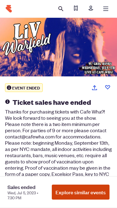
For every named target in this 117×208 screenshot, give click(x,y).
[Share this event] (94, 87)
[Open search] (61, 8)
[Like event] (107, 87)
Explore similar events (81, 192)
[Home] (8, 8)
